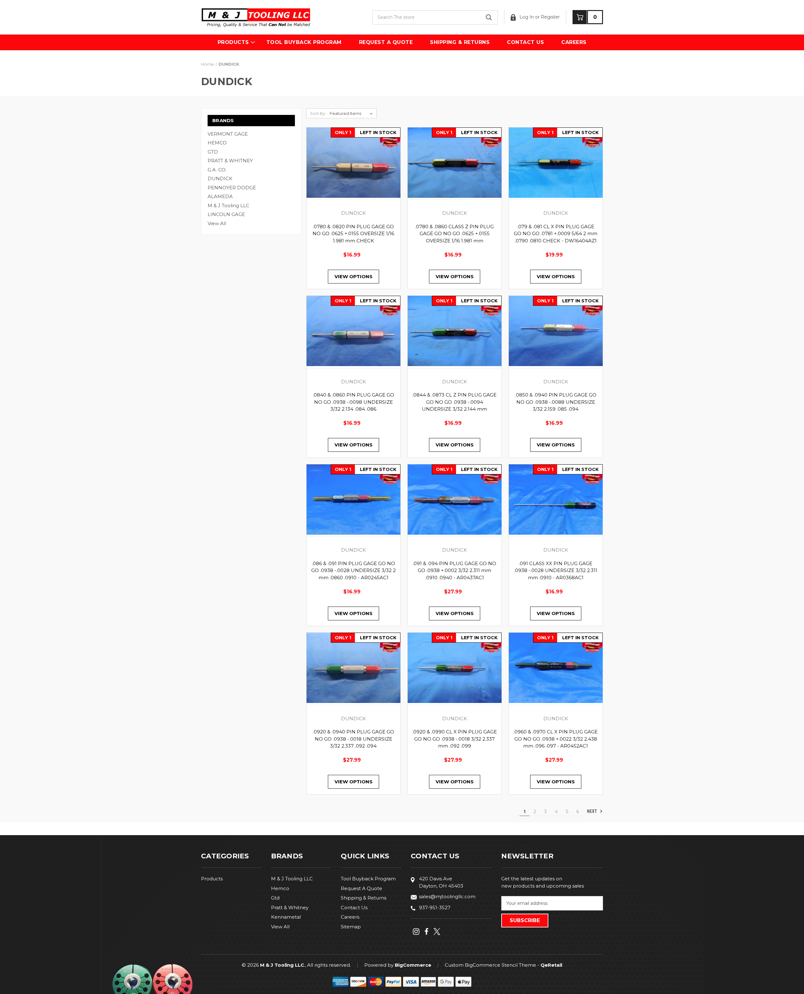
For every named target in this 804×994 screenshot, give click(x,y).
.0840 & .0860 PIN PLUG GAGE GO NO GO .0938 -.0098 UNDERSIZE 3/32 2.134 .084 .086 (353, 402)
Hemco (280, 888)
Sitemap (351, 927)
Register (550, 17)
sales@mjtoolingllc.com (447, 896)
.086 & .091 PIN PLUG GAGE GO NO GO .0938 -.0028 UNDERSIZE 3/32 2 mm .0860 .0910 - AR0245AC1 (353, 570)
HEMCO (217, 143)
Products (233, 42)
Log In (526, 17)
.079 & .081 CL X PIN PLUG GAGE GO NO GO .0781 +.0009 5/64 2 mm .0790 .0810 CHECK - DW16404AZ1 (555, 234)
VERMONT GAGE (228, 134)
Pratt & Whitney (289, 907)
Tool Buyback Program (304, 42)
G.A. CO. (217, 170)
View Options (353, 276)
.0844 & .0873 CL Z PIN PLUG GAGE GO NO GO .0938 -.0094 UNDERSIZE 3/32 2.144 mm (454, 402)
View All (217, 223)
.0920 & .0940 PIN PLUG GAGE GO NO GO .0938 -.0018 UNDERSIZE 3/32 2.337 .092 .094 (353, 739)
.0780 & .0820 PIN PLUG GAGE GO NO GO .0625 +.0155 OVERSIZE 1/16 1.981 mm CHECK (353, 234)
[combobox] (435, 17)
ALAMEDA (220, 196)
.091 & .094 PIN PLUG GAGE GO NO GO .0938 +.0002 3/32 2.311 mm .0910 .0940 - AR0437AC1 (454, 570)
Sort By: (318, 113)
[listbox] (352, 113)
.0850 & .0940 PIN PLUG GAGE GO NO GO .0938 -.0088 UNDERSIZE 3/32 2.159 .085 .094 (555, 402)
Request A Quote (386, 42)
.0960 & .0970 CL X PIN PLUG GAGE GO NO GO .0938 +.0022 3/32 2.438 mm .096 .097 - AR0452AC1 (555, 739)
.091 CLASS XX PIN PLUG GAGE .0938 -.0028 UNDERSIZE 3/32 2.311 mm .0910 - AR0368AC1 (555, 570)
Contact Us (525, 42)
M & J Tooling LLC (228, 205)
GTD (213, 152)
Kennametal (286, 917)
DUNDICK (220, 178)
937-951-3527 (434, 907)
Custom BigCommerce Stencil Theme (490, 965)
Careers (574, 42)
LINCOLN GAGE (226, 214)
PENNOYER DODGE (232, 188)
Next (592, 811)
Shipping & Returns (460, 42)
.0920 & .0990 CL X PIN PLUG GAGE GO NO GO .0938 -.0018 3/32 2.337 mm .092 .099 (454, 739)
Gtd (275, 898)
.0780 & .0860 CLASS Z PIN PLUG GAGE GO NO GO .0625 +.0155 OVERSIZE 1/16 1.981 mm (454, 234)
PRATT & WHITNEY (230, 161)
